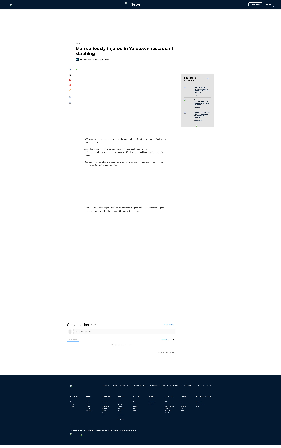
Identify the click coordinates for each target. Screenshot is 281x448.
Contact (115, 385)
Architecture (105, 408)
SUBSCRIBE (255, 4)
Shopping (167, 408)
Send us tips (176, 385)
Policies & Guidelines (139, 385)
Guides (182, 404)
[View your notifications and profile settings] (173, 340)
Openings (120, 404)
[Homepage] (74, 385)
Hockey (135, 401)
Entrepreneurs (200, 404)
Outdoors (167, 401)
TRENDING (190, 79)
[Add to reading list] (70, 103)
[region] (121, 338)
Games (199, 385)
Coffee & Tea (121, 419)
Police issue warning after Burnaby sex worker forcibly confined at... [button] (202, 115)
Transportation (105, 406)
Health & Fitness (169, 404)
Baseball (135, 406)
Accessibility (154, 385)
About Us (106, 385)
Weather (88, 404)
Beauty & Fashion (169, 406)
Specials (120, 417)
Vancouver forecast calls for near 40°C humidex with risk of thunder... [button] (202, 102)
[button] (188, 90)
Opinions (104, 412)
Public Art (104, 410)
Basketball (136, 404)
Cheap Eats (120, 415)
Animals (88, 408)
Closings (120, 406)
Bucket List (183, 406)
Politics (72, 406)
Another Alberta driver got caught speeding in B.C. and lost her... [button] (201, 90)
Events (119, 412)
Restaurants (121, 408)
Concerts (151, 404)
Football (135, 408)
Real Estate (105, 401)
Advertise (125, 385)
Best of (119, 410)
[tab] (73, 340)
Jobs (197, 406)
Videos (182, 410)
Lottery (72, 404)
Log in (166, 324)
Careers (208, 385)
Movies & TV (89, 410)
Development (105, 404)
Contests (167, 412)
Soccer (134, 410)
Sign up (171, 324)
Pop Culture (168, 410)
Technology (199, 401)
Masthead (165, 385)
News (71, 401)
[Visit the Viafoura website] (170, 352)
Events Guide (152, 401)
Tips (182, 408)
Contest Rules (188, 385)
